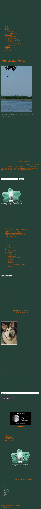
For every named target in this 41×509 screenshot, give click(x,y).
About (6, 28)
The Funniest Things (18, 264)
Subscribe (7, 398)
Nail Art (10, 42)
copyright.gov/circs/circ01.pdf (24, 479)
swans (10, 170)
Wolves (10, 247)
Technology (8, 266)
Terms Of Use (28, 467)
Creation (7, 245)
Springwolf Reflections (22, 312)
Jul (2, 65)
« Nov (3, 375)
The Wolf (7, 47)
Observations (12, 251)
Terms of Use (9, 50)
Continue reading (24, 161)
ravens (36, 168)
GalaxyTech (12, 38)
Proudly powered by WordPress (10, 505)
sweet (14, 170)
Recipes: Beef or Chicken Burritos (15, 234)
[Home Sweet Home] (16, 111)
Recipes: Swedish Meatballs (13, 231)
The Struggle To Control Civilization (16, 229)
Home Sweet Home (14, 40)
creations (15, 166)
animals (10, 166)
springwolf (4, 170)
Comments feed (9, 438)
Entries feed (8, 437)
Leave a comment (25, 170)
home (14, 168)
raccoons (30, 168)
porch (25, 168)
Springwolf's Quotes (20, 311)
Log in (7, 435)
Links (6, 48)
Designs (7, 30)
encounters (31, 166)
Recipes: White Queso (11, 236)
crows (21, 166)
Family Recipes (13, 36)
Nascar (10, 261)
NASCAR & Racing (14, 43)
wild (18, 170)
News (6, 249)
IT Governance (13, 33)
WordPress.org (9, 440)
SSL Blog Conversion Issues (13, 233)
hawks (10, 168)
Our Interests (8, 35)
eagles (25, 166)
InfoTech (11, 31)
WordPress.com (5, 507)
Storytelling (11, 45)
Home (6, 26)
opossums (20, 168)
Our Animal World (13, 60)
